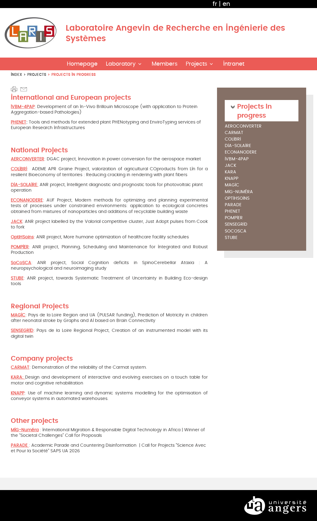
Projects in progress (254, 110)
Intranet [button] (233, 64)
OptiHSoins (237, 199)
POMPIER (234, 218)
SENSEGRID (236, 225)
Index (16, 74)
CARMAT (234, 133)
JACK (230, 166)
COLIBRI (233, 139)
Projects (36, 74)
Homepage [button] (82, 64)
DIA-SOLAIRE (238, 146)
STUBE (231, 238)
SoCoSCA (235, 231)
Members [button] (164, 64)
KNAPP (231, 179)
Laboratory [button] (121, 64)
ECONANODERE (241, 152)
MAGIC (232, 185)
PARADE (233, 205)
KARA (230, 172)
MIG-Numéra (25, 430)
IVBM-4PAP (237, 159)
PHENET (18, 122)
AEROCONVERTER (243, 126)
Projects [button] (196, 64)
